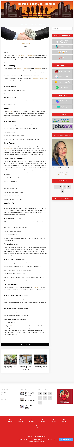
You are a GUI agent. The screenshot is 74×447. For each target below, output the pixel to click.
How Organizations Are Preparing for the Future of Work (30, 400)
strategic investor (36, 287)
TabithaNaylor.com (62, 174)
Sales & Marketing (53, 20)
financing (13, 326)
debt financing (38, 68)
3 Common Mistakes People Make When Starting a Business (29, 407)
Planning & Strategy (39, 20)
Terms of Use (42, 441)
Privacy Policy (37, 441)
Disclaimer (31, 441)
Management (21, 20)
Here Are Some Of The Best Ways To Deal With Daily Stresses (30, 394)
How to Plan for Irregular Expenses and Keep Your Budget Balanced (25, 367)
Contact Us (4, 399)
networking (29, 263)
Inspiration (24, 24)
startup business (8, 148)
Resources (42, 24)
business (9, 111)
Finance (23, 43)
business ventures (11, 169)
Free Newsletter (4, 394)
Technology (65, 20)
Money (29, 20)
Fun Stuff (33, 24)
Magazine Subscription (6, 397)
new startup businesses (22, 68)
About (50, 24)
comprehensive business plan (40, 78)
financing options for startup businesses (24, 55)
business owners (9, 224)
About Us (3, 392)
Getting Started (10, 20)
